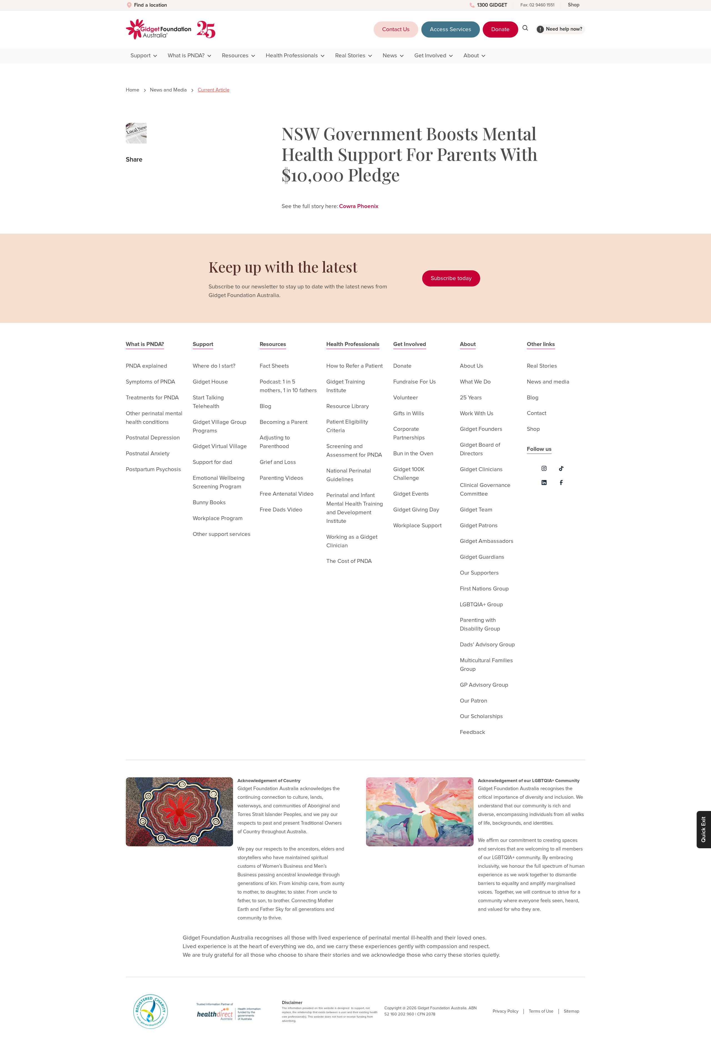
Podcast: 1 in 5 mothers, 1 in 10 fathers (288, 386)
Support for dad (212, 462)
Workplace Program (218, 518)
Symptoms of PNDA (150, 382)
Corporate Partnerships (409, 433)
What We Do (475, 382)
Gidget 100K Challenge (408, 474)
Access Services (450, 29)
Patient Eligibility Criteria (347, 426)
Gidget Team (476, 510)
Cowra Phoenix (358, 206)
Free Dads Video (281, 510)
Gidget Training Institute (345, 386)
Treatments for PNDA (152, 397)
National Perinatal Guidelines (348, 475)
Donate (500, 29)
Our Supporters (479, 573)
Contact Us (396, 29)
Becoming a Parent (283, 422)
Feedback (472, 732)
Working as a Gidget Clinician (351, 541)
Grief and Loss (278, 462)
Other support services (222, 534)
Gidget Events (411, 494)
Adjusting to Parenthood (275, 442)
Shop (573, 5)
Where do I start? (214, 366)
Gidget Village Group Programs (219, 426)
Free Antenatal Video (287, 494)
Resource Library (347, 406)
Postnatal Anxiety (147, 453)
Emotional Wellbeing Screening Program (219, 482)
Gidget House (210, 382)
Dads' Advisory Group (487, 644)
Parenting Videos (281, 478)
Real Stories (542, 366)
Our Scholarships (481, 716)
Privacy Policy (506, 1011)
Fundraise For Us (414, 382)
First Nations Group (484, 589)
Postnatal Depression (153, 438)
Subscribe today (451, 278)
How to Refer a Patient (354, 366)
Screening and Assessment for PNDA (354, 451)
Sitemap (571, 1011)
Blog (265, 406)
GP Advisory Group (484, 685)
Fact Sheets (274, 366)
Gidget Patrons (479, 525)
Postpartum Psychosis (153, 469)
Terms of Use (541, 1011)
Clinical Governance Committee (485, 490)
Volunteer (405, 397)
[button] (144, 56)
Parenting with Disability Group (480, 624)
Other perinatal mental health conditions (154, 418)
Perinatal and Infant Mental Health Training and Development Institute (354, 508)
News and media (548, 382)
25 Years (471, 397)
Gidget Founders (481, 429)
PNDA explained (146, 366)
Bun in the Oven (413, 453)
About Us (471, 366)
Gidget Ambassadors (487, 541)
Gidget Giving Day (416, 510)
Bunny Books (209, 502)
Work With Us (477, 413)
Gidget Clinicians (481, 469)
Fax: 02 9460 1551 (537, 5)
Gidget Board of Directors (480, 449)
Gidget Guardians (482, 557)
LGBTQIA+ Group (481, 604)
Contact (536, 413)
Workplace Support (417, 525)
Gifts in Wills (408, 413)
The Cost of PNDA (349, 561)
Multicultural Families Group (486, 665)
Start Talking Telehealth (208, 402)
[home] (158, 29)
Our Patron (473, 701)
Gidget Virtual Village (220, 446)
